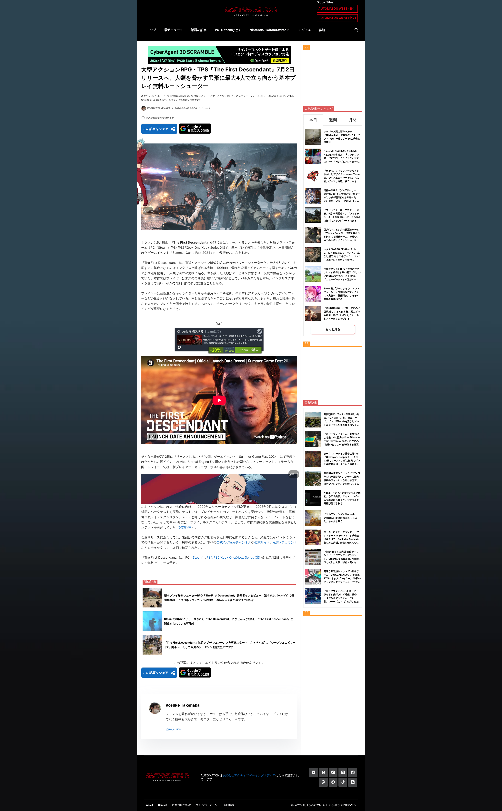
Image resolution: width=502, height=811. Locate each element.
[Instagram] (333, 772)
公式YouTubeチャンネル (233, 542)
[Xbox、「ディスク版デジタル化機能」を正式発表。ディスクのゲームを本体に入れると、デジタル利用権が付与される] (313, 498)
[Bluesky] (323, 772)
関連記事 (185, 527)
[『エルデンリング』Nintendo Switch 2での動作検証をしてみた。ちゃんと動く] (313, 518)
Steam (197, 557)
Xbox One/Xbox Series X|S (240, 557)
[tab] (313, 119)
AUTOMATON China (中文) (337, 18)
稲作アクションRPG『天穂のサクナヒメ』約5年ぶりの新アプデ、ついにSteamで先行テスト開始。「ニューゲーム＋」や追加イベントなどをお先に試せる (342, 275)
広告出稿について (181, 805)
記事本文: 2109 (173, 729)
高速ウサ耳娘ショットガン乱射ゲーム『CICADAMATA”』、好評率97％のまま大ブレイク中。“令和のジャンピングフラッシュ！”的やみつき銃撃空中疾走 (342, 578)
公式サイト (262, 542)
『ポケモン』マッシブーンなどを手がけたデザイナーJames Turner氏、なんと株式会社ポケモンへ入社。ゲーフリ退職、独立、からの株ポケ (342, 177)
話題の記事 (199, 30)
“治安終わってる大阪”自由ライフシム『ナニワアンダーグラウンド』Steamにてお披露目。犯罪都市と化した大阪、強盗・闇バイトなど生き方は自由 (341, 558)
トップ (151, 30)
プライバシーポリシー (207, 805)
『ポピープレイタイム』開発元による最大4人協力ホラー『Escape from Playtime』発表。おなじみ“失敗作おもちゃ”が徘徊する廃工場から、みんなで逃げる (342, 440)
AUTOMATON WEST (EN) (336, 8)
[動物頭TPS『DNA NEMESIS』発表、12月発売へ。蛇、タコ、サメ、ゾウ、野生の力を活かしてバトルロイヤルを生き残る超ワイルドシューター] (313, 419)
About (149, 805)
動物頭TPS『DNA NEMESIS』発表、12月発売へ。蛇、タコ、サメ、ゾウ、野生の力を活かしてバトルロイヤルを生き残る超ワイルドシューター (341, 421)
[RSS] (352, 782)
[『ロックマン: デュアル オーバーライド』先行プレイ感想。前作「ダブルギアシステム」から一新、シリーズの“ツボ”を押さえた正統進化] (313, 596)
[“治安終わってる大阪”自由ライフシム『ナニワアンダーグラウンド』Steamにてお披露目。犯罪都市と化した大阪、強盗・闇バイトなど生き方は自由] (313, 557)
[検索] (356, 30)
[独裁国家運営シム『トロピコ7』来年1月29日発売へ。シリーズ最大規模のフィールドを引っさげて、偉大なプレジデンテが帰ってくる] (313, 478)
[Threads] (352, 772)
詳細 (322, 30)
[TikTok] (342, 782)
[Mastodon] (323, 782)
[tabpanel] (333, 230)
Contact (162, 805)
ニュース (206, 108)
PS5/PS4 (304, 30)
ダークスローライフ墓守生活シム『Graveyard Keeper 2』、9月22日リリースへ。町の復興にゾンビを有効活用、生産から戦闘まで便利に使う (342, 460)
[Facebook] (333, 782)
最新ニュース (173, 30)
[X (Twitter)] (342, 772)
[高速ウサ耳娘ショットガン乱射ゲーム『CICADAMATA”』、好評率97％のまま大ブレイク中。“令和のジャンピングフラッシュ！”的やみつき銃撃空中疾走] (313, 577)
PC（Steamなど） (228, 30)
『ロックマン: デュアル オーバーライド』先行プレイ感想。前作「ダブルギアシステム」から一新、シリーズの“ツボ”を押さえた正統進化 (341, 597)
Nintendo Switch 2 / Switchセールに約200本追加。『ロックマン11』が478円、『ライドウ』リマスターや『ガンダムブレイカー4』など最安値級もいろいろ (342, 158)
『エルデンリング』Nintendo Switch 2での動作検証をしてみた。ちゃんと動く (340, 518)
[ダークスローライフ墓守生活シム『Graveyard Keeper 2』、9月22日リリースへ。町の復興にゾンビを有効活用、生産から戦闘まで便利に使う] (313, 459)
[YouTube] (313, 772)
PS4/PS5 (212, 557)
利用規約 (229, 805)
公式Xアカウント (285, 542)
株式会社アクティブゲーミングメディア (248, 775)
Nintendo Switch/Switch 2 (269, 30)
